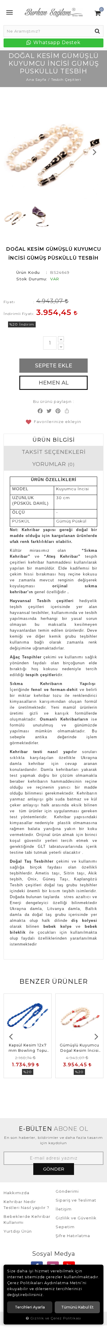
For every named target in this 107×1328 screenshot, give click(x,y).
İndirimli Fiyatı (18, 313)
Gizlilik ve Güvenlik (76, 1218)
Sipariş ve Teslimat (76, 1200)
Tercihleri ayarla (30, 1307)
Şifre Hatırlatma (73, 1235)
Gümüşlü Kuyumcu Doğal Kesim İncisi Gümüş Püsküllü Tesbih (79, 1048)
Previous (12, 152)
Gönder (53, 1169)
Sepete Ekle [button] (53, 365)
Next (94, 152)
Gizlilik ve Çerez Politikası (55, 1318)
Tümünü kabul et (77, 1307)
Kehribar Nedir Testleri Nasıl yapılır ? (26, 1204)
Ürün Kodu (28, 272)
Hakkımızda (16, 1192)
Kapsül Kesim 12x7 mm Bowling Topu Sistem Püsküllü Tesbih (28, 1048)
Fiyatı (9, 302)
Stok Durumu (31, 278)
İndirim (26, 324)
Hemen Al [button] (54, 383)
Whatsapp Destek (56, 42)
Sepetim (65, 1226)
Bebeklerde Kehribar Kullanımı (27, 1219)
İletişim (64, 1209)
